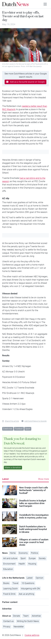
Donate (16, 616)
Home (13, 553)
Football (19, 428)
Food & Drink (9, 594)
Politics (34, 553)
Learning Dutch (10, 588)
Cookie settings (32, 635)
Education (8, 569)
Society (42, 558)
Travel (15, 583)
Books (6, 583)
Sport (27, 428)
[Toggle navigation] (45, 4)
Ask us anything (26, 594)
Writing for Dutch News (28, 621)
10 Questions (28, 583)
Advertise (36, 616)
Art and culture (10, 558)
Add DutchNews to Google (35, 421)
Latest (5, 479)
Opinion (39, 578)
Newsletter (19, 626)
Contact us (8, 621)
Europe (32, 558)
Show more (43, 479)
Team (26, 616)
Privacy (6, 626)
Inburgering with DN (30, 588)
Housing (32, 563)
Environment (9, 563)
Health (22, 563)
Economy (23, 553)
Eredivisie (7, 428)
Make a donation (13, 467)
